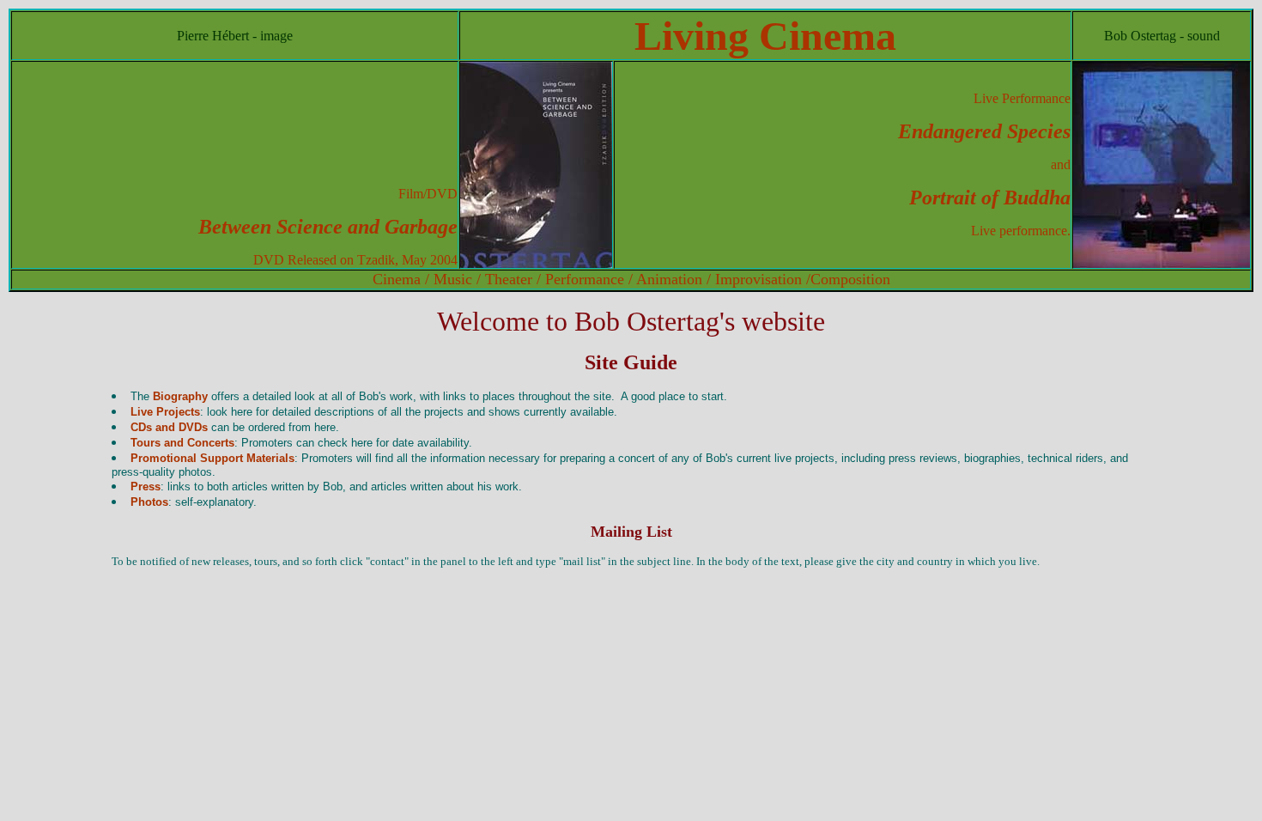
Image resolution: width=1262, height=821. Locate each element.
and (1061, 164)
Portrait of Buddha (990, 197)
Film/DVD (428, 193)
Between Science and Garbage (328, 227)
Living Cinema (765, 35)
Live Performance (1022, 98)
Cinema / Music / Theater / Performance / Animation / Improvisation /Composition (631, 279)
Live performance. (1021, 230)
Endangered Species (984, 131)
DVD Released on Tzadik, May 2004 (355, 259)
